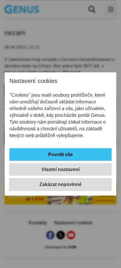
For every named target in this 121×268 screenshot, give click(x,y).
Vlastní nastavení (60, 169)
